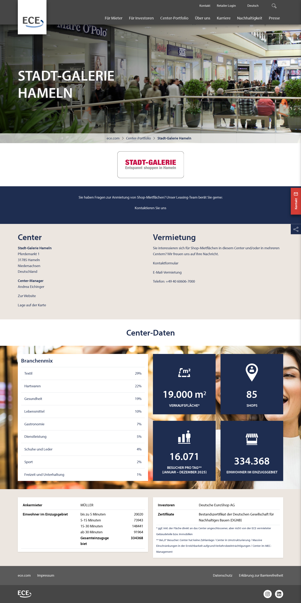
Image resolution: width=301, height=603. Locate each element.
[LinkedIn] (279, 594)
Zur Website (27, 295)
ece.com (113, 138)
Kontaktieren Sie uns (150, 207)
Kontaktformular (165, 263)
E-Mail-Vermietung (167, 272)
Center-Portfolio (138, 138)
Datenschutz (222, 575)
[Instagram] (268, 594)
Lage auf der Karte (32, 305)
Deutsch (253, 5)
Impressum (45, 575)
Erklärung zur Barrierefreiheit (261, 575)
